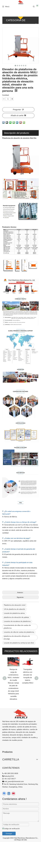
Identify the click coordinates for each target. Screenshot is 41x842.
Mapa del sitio (22, 840)
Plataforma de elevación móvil (14, 605)
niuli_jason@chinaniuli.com (14, 781)
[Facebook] (4, 793)
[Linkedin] (9, 793)
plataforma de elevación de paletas (16, 617)
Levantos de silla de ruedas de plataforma (19, 632)
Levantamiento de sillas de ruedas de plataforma (17, 626)
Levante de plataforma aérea (14, 613)
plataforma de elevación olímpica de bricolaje (17, 637)
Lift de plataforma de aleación (14, 609)
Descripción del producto (16, 133)
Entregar (9, 833)
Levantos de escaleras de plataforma (17, 621)
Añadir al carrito (17, 115)
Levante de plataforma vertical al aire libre (19, 643)
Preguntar (17, 110)
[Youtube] (13, 793)
